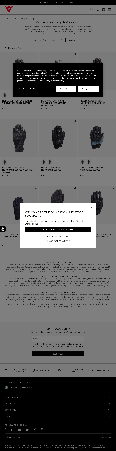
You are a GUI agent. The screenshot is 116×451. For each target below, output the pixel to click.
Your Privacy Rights (27, 89)
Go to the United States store (58, 229)
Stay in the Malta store (58, 236)
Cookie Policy (44, 81)
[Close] (91, 206)
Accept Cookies (88, 89)
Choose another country (58, 241)
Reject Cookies (66, 89)
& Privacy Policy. (57, 81)
